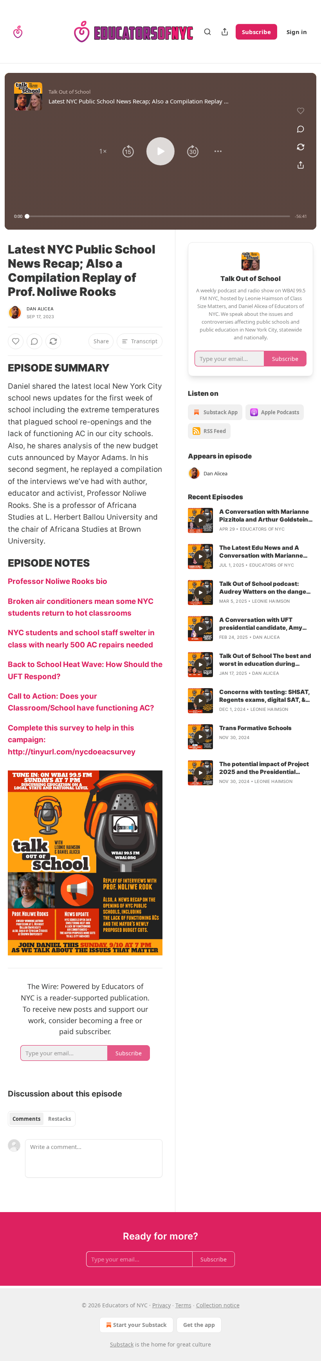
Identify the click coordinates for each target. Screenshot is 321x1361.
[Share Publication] (225, 32)
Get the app (199, 1324)
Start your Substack (140, 1324)
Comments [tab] (26, 1118)
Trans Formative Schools (255, 728)
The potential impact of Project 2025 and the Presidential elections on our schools (264, 768)
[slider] (158, 216)
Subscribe (256, 32)
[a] (200, 520)
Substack (121, 1344)
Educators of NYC (262, 529)
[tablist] (42, 1119)
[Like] (15, 341)
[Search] (207, 32)
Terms (183, 1305)
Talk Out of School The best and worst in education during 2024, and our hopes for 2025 (265, 660)
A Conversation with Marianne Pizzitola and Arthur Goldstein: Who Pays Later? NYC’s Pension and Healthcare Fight (266, 516)
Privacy (161, 1305)
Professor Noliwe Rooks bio (58, 581)
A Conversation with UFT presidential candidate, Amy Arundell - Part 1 (260, 624)
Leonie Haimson (271, 601)
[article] (250, 520)
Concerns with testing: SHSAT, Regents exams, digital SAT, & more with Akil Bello (264, 696)
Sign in (297, 32)
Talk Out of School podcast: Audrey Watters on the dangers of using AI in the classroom (265, 588)
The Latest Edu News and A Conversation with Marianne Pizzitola (261, 552)
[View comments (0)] (300, 129)
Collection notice (218, 1305)
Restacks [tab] (59, 1118)
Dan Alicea (40, 309)
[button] (103, 151)
